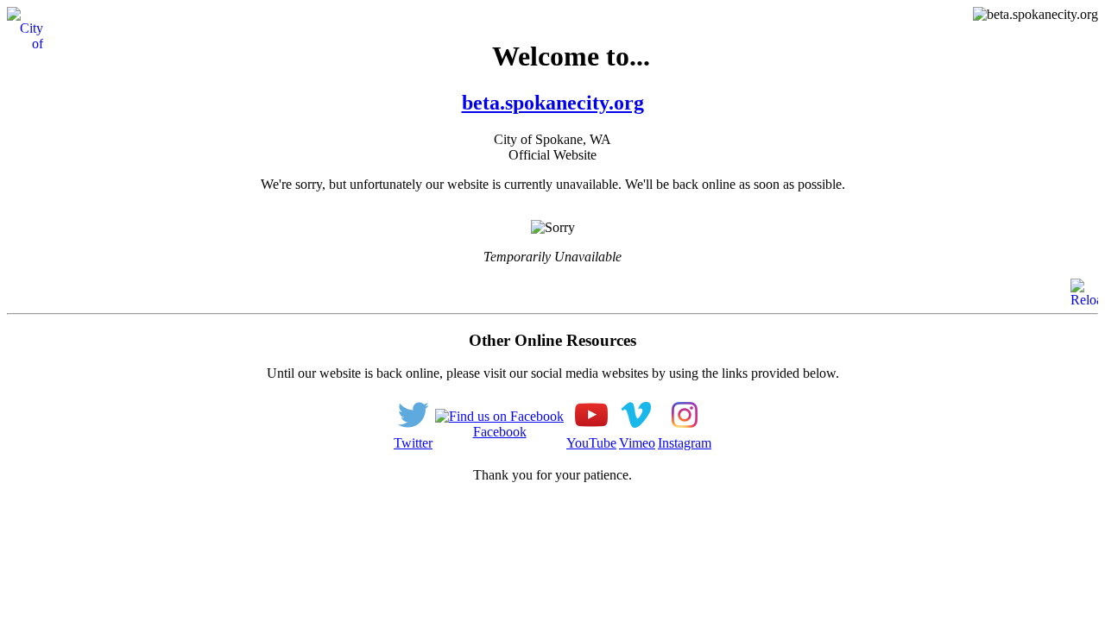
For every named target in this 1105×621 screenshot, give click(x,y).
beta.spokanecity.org (553, 102)
